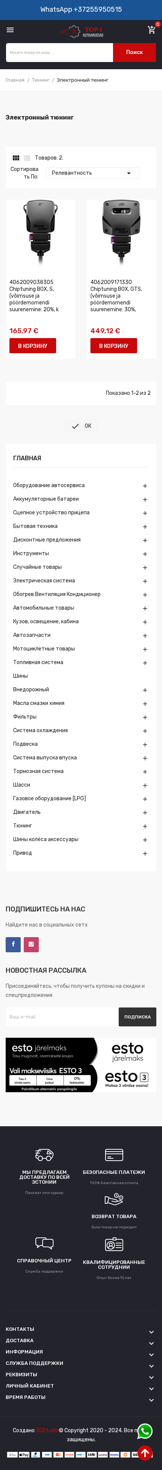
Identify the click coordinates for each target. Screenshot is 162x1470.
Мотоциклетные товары (44, 649)
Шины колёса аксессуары (45, 839)
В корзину (32, 346)
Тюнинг (22, 826)
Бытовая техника (35, 526)
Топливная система (38, 662)
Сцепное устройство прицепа (51, 512)
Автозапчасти (31, 635)
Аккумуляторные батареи (46, 499)
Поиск (134, 52)
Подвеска (25, 744)
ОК (81, 426)
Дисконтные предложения (47, 540)
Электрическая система (44, 580)
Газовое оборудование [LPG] (49, 798)
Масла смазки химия (38, 703)
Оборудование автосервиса (49, 485)
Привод (22, 853)
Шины (20, 676)
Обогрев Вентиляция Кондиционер (57, 594)
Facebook (13, 944)
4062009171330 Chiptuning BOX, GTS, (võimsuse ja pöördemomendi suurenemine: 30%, (116, 296)
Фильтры (25, 717)
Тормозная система (38, 771)
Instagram (31, 944)
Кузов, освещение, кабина (46, 621)
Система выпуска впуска (45, 757)
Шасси (21, 785)
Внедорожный (31, 689)
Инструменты (31, 553)
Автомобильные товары (43, 608)
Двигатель (27, 812)
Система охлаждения (40, 730)
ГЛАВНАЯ (27, 458)
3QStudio (47, 1430)
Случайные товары (37, 567)
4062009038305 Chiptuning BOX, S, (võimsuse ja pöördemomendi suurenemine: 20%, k (34, 296)
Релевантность (92, 173)
